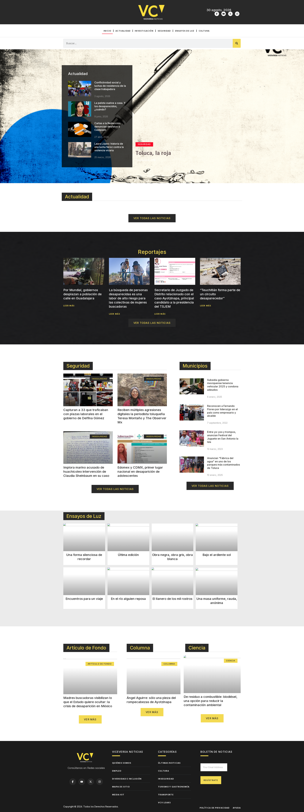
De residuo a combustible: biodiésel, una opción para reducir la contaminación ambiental (210, 701)
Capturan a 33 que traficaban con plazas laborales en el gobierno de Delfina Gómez (85, 414)
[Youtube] (223, 14)
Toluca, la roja (153, 152)
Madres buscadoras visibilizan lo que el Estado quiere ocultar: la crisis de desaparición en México (87, 702)
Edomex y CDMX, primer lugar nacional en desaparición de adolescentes (140, 472)
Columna (140, 648)
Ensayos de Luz (83, 516)
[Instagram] (237, 14)
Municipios (195, 366)
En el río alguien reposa (128, 599)
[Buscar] (237, 43)
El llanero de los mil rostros (172, 599)
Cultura (204, 30)
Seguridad (164, 30)
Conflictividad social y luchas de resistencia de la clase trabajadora (110, 86)
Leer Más (68, 305)
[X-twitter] (230, 14)
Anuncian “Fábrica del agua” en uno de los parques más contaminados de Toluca (223, 463)
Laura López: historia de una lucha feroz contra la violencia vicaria (109, 147)
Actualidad (122, 30)
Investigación (144, 30)
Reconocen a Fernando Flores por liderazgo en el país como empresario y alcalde (222, 410)
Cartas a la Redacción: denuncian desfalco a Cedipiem (107, 126)
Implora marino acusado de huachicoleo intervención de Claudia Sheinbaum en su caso (86, 472)
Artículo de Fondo (86, 648)
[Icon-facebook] (217, 14)
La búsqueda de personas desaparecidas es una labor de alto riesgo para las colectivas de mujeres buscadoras (128, 298)
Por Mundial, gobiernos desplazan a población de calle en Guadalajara (82, 294)
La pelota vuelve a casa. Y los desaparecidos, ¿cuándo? (109, 106)
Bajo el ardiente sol (217, 555)
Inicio (107, 30)
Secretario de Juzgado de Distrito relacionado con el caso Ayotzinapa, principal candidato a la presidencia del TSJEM (174, 298)
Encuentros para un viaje (84, 599)
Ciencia (196, 648)
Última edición (128, 555)
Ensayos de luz (184, 30)
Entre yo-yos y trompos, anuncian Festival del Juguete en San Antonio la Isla (222, 436)
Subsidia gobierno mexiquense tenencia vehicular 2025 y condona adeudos (222, 384)
